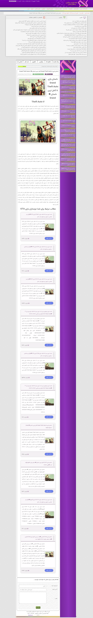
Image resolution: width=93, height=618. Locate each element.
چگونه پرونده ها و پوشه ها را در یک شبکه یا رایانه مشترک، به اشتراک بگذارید (71, 33)
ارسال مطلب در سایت (26, 1)
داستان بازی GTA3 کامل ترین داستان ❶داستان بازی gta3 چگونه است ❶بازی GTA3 (38, 464)
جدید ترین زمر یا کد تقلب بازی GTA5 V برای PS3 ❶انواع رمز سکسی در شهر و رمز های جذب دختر (39, 216)
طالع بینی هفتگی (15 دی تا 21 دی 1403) (38, 37)
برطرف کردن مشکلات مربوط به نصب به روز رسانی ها (76, 30)
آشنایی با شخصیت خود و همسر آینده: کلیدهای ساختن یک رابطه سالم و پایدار (31, 45)
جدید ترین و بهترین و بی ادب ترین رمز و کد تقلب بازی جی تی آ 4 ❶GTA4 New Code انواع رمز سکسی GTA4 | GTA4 (38, 313)
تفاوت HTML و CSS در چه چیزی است (78, 28)
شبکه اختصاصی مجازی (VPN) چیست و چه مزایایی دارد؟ (75, 23)
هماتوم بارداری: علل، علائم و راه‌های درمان (38, 28)
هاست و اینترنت (58, 9)
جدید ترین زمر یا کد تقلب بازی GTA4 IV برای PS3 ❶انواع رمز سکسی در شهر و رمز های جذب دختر (39, 280)
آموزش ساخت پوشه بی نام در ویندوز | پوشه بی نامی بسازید (74, 40)
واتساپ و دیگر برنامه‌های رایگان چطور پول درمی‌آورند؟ (35, 24)
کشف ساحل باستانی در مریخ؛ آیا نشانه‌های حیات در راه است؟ (34, 40)
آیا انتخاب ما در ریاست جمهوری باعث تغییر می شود (36, 33)
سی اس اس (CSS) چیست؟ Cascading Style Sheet (75, 35)
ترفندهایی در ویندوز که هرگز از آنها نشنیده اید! (77, 38)
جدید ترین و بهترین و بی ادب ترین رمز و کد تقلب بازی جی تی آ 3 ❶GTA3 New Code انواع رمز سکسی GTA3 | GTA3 (38, 387)
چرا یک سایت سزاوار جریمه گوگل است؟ (78, 42)
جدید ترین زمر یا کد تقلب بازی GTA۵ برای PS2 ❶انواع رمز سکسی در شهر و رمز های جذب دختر (38, 355)
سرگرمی (43, 9)
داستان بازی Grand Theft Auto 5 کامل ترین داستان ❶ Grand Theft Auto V (39, 427)
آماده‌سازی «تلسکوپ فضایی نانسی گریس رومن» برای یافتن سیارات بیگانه (31, 49)
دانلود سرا (81, 13)
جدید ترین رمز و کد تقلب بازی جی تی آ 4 (78, 51)
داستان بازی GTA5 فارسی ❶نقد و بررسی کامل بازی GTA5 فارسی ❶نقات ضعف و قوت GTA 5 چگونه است (38, 538)
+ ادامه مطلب (49, 238)
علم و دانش (37, 9)
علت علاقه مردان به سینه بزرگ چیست (38, 26)
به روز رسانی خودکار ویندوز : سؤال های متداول (77, 54)
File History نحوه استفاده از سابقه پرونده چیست (76, 49)
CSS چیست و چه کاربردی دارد (80, 26)
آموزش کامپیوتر (50, 9)
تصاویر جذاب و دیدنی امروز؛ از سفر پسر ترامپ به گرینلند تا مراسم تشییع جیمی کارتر (29, 30)
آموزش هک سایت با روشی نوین (80, 44)
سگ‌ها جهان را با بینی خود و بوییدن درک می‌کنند (36, 35)
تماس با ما (19, 1)
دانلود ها (70, 9)
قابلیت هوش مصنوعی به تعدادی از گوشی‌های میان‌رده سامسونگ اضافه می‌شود (30, 23)
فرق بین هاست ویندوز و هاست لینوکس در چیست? (76, 45)
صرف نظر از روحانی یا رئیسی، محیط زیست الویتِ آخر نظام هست (33, 31)
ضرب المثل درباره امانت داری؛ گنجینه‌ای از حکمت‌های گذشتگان (33, 51)
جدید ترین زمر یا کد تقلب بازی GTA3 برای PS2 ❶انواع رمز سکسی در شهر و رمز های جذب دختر (38, 248)
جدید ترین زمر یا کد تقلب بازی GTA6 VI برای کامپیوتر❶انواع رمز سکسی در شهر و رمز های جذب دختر (38, 501)
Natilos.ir (30, 615)
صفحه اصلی (87, 13)
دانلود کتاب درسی (83, 9)
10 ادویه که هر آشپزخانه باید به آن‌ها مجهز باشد (37, 38)
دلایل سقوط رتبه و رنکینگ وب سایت (79, 21)
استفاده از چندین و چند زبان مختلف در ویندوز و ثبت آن (75, 52)
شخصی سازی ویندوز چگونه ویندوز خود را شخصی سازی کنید (74, 37)
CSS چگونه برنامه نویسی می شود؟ (79, 31)
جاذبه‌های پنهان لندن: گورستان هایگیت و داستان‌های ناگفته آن (33, 47)
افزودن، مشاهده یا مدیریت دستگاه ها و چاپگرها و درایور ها (75, 24)
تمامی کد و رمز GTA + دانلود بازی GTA (70, 13)
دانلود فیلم (76, 9)
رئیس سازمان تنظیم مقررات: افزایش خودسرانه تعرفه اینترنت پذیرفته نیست (31, 44)
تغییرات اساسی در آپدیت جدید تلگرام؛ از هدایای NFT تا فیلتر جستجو (32, 21)
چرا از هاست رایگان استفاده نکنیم (79, 47)
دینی (28, 9)
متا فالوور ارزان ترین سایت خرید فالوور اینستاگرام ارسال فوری (34, 52)
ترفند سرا (65, 9)
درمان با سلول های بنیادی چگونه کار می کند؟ (37, 42)
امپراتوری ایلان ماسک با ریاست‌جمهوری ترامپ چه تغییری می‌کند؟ (33, 54)
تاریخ (32, 9)
